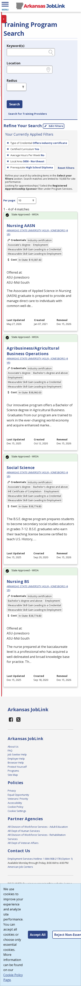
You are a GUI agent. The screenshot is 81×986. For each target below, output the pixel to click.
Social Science (21, 467)
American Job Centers (20, 867)
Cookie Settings (17, 811)
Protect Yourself (17, 766)
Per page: (9, 200)
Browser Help (16, 762)
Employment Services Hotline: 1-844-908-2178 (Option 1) (40, 858)
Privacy (12, 790)
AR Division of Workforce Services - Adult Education (38, 826)
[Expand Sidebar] (4, 19)
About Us (13, 746)
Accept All (38, 935)
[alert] (40, 216)
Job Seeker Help (17, 754)
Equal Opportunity (18, 794)
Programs (13, 770)
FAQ (10, 750)
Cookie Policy (15, 807)
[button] (5, 6)
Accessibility (15, 803)
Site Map (13, 775)
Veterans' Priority (18, 798)
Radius (12, 80)
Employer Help (16, 758)
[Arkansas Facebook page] (11, 719)
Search (14, 104)
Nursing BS (18, 581)
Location (13, 63)
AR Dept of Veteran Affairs (23, 843)
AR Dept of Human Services (24, 831)
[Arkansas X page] (19, 719)
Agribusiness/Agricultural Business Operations (33, 350)
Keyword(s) (15, 46)
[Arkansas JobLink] (40, 6)
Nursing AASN (21, 225)
